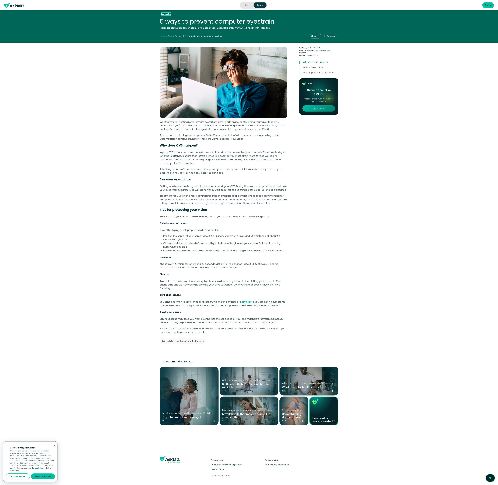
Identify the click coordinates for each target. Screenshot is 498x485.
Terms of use (217, 469)
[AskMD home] (14, 5)
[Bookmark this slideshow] (213, 421)
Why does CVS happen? (315, 62)
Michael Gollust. (314, 48)
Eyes (170, 36)
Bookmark (332, 36)
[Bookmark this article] (273, 391)
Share (313, 36)
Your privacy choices (275, 464)
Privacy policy (218, 460)
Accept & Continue (43, 476)
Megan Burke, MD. (324, 50)
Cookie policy (271, 460)
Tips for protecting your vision (318, 72)
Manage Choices (18, 476)
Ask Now (317, 108)
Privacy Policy (37, 468)
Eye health (166, 14)
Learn (162, 36)
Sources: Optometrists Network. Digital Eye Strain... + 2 (183, 341)
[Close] (54, 446)
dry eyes (247, 301)
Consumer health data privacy (226, 464)
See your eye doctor (313, 67)
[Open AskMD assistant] (490, 478)
